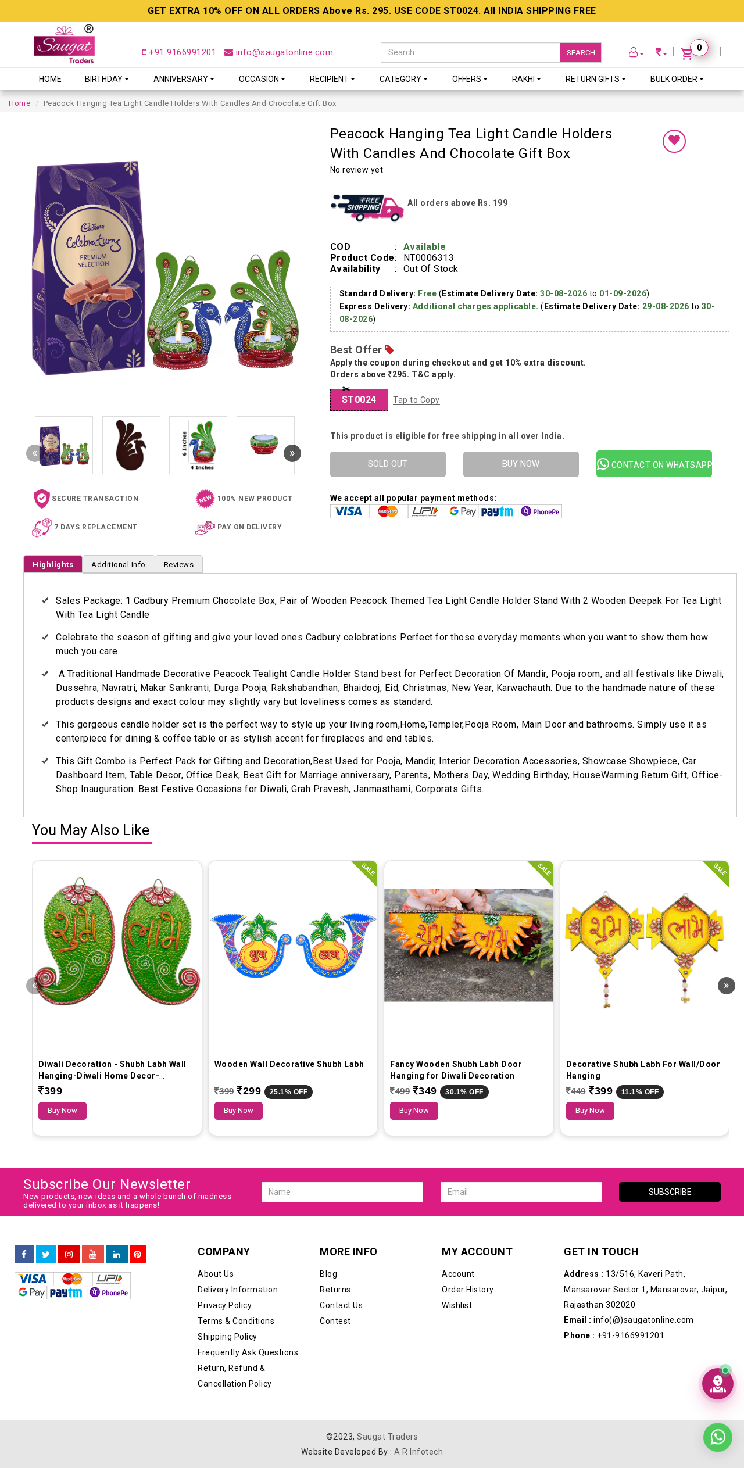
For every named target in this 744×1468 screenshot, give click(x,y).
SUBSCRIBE (670, 1192)
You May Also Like (90, 831)
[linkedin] (117, 1254)
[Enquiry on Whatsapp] (717, 1435)
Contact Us (341, 1305)
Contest (335, 1321)
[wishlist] (674, 141)
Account (458, 1274)
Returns (335, 1289)
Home (50, 79)
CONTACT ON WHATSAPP (660, 465)
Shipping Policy (227, 1336)
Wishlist (457, 1305)
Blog (328, 1274)
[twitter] (46, 1254)
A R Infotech (418, 1451)
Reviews (179, 564)
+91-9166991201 (614, 1335)
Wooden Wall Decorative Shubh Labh (289, 1064)
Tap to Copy (416, 399)
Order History (468, 1289)
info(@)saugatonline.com (629, 1319)
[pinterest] (138, 1254)
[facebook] (24, 1254)
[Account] (636, 54)
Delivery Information (238, 1289)
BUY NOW (520, 464)
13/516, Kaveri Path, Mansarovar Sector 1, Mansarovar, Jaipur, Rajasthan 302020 (645, 1289)
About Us (216, 1274)
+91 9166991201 (181, 52)
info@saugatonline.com (283, 52)
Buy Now (62, 1110)
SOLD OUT (387, 464)
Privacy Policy (225, 1305)
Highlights (53, 564)
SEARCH (581, 52)
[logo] (64, 44)
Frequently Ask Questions (248, 1352)
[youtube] (93, 1254)
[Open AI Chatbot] (718, 1383)
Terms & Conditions (236, 1321)
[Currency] (662, 54)
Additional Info (118, 564)
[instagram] (69, 1254)
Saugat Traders (387, 1436)
